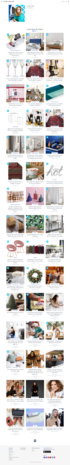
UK (32, 449)
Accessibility (10, 450)
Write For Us (10, 449)
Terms (10, 453)
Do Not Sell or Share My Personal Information (13, 458)
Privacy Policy (11, 454)
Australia (33, 450)
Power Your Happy (23, 449)
